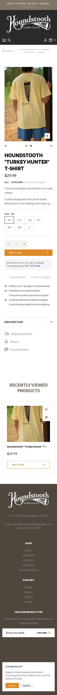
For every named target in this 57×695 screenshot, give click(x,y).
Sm (9, 219)
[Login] (45, 40)
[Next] (51, 146)
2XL (9, 227)
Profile (28, 601)
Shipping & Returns (21, 333)
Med (19, 219)
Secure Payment (19, 349)
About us (29, 560)
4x (29, 227)
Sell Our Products (28, 569)
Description (14, 322)
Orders (29, 587)
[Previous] (6, 146)
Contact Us (28, 565)
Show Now (28, 555)
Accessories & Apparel (34, 182)
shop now (30, 6)
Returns (14, 341)
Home (9, 51)
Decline (26, 685)
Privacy (28, 597)
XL (38, 219)
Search (28, 550)
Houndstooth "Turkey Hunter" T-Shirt (26, 446)
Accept (12, 685)
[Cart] (50, 40)
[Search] (9, 40)
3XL (20, 227)
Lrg (29, 219)
